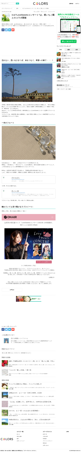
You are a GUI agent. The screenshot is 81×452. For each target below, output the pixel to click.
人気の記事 (45, 436)
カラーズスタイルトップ (7, 8)
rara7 (62, 78)
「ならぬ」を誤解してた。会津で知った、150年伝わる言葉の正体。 (31, 402)
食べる (18, 434)
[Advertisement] (29, 44)
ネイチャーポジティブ (13, 415)
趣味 (17, 8)
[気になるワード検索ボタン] (17, 3)
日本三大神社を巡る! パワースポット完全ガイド (70, 59)
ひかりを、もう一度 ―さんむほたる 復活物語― (24, 410)
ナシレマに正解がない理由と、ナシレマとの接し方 (25, 384)
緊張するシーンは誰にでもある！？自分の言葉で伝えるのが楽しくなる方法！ (70, 76)
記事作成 (71, 3)
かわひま (10, 366)
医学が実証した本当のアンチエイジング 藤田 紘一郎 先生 (70, 64)
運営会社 (45, 443)
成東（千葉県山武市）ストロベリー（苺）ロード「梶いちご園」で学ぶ (31, 361)
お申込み (12, 289)
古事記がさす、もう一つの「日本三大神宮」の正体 (25, 393)
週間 (68, 49)
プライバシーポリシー (47, 440)
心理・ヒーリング (20, 440)
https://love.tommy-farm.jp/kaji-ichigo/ (18, 192)
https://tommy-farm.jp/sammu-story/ (18, 179)
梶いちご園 (15, 191)
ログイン (77, 3)
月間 (76, 49)
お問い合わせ (46, 445)
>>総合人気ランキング (62, 80)
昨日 (61, 49)
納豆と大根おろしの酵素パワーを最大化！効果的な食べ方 (70, 53)
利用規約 (45, 438)
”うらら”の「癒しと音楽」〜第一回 (20, 370)
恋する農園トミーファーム (19, 338)
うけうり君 (11, 388)
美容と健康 (19, 436)
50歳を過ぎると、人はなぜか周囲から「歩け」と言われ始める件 (29, 419)
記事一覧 (45, 434)
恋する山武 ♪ (16, 178)
